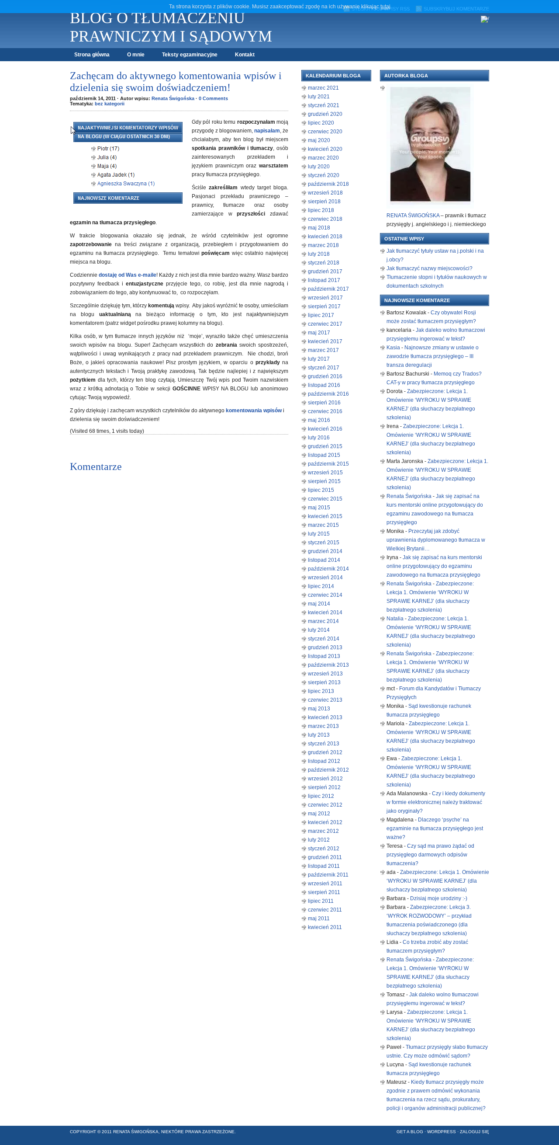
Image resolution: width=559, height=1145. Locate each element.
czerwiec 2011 (325, 910)
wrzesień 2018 (325, 193)
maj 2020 (319, 140)
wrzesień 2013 (325, 674)
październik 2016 (328, 394)
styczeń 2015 (323, 542)
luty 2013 (319, 735)
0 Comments (213, 98)
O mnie (136, 55)
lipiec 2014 (321, 586)
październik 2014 (328, 569)
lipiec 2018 (321, 210)
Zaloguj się (474, 1131)
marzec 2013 (323, 726)
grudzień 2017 (325, 271)
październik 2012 (328, 770)
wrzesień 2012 (325, 779)
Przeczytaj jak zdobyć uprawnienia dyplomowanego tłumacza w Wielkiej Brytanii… (435, 540)
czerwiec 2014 (325, 595)
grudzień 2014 (325, 551)
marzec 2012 (323, 831)
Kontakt (245, 55)
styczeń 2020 (323, 175)
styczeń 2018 (323, 263)
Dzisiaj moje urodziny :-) (438, 898)
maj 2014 (319, 604)
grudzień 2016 (325, 376)
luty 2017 (319, 359)
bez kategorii (109, 103)
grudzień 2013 (325, 647)
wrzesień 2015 (325, 473)
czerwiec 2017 (325, 324)
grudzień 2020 (325, 114)
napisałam (267, 131)
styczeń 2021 (323, 105)
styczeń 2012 (323, 849)
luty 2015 (319, 534)
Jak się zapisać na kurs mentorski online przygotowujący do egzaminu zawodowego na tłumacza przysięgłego (434, 566)
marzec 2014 (323, 621)
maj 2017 (319, 333)
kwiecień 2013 (325, 717)
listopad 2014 (324, 560)
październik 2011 (328, 875)
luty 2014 (319, 630)
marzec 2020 (323, 158)
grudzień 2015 (325, 446)
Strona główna (92, 55)
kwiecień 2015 (325, 516)
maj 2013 (319, 709)
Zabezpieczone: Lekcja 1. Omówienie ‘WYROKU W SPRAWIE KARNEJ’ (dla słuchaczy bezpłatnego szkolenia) (437, 881)
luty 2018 (319, 254)
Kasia (393, 348)
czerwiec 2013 (325, 700)
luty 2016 (319, 438)
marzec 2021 (323, 88)
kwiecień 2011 (325, 927)
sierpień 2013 (324, 682)
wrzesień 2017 (325, 298)
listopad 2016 (324, 385)
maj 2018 (319, 228)
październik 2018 (328, 184)
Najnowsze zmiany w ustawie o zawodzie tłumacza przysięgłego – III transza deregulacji (432, 356)
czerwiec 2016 (325, 411)
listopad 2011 (324, 866)
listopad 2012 (324, 761)
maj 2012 (319, 814)
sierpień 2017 (324, 306)
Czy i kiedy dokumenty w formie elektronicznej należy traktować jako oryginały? (435, 802)
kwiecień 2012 (325, 822)
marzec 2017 (323, 350)
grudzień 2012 (325, 752)
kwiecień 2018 (325, 236)
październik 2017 (328, 289)
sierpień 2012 (324, 787)
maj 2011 (319, 918)
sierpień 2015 (324, 481)
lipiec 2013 (321, 691)
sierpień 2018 (324, 201)
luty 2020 (319, 167)
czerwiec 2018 (325, 219)
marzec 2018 (323, 245)
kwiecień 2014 (325, 612)
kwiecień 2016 (325, 429)
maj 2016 (319, 420)
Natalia (395, 619)
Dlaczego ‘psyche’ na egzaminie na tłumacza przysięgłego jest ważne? (434, 828)
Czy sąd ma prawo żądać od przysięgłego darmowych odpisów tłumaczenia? (430, 855)
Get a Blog (410, 1131)
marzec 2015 (323, 525)
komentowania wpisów (254, 410)
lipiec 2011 (321, 901)
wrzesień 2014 (325, 577)
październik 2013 (328, 665)
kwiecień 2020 (325, 149)
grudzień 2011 (325, 857)
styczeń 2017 (323, 368)
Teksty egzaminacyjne (189, 55)
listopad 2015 (324, 455)
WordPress (441, 1131)
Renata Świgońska (173, 98)
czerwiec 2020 (325, 132)
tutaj (385, 6)
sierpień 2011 (324, 892)
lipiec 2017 (321, 315)
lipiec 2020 (321, 123)
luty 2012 (319, 840)
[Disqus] (179, 584)
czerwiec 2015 (325, 499)
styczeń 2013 (323, 744)
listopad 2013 (324, 656)
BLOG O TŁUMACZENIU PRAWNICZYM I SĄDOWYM (171, 27)
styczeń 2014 (323, 639)
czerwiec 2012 (325, 805)
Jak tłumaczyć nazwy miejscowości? (429, 268)
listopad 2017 (324, 280)
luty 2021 (319, 97)
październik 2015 (328, 464)
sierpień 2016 (324, 403)
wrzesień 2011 (325, 884)
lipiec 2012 (321, 796)
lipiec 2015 (321, 490)
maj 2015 (319, 508)
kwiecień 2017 (325, 341)
